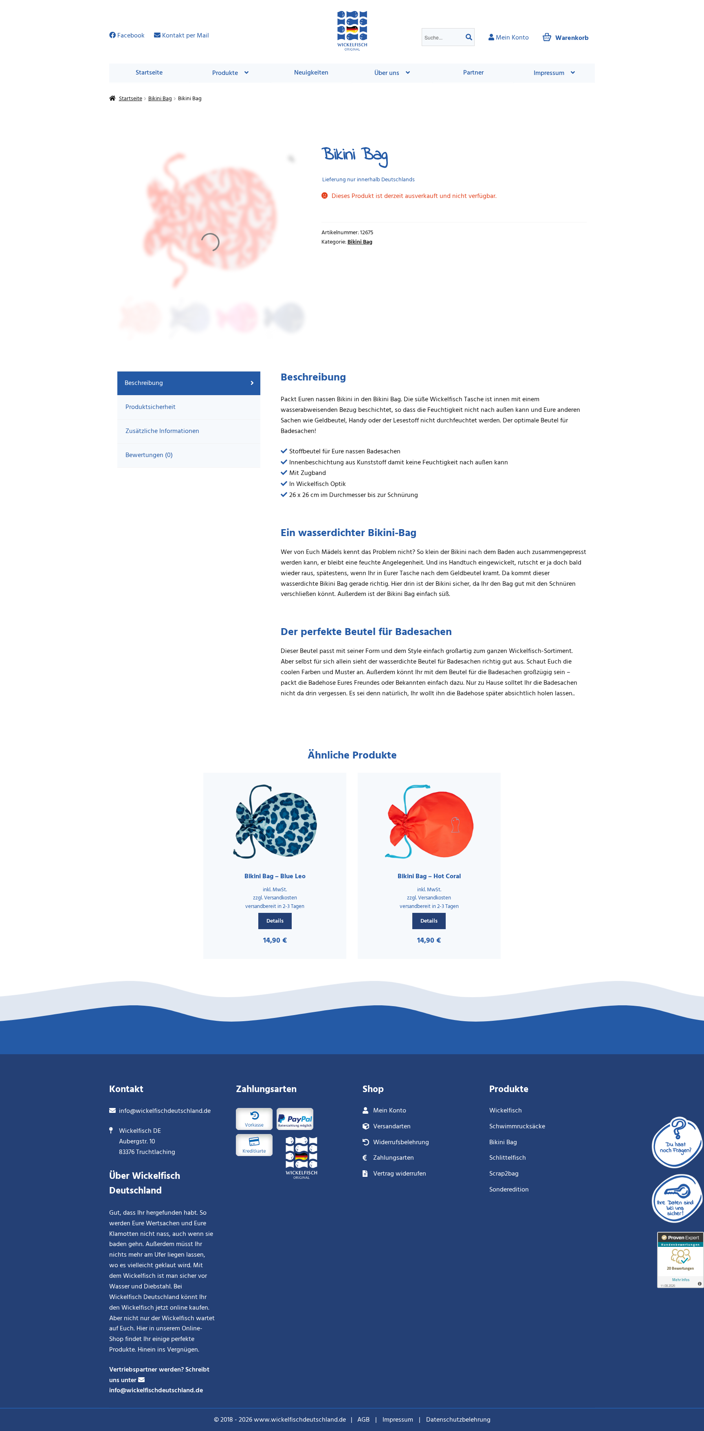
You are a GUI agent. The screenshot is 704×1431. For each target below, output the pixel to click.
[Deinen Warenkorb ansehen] (566, 33)
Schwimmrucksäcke (517, 1126)
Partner (473, 72)
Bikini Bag (160, 98)
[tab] (188, 383)
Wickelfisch (505, 1110)
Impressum (398, 1419)
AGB (363, 1419)
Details (275, 920)
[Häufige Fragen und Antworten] (677, 1139)
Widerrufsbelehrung (401, 1142)
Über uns (386, 73)
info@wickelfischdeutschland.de (165, 1111)
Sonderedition (509, 1189)
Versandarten (392, 1126)
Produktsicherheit (150, 407)
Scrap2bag (504, 1173)
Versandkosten (280, 898)
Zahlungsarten (393, 1157)
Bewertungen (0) (149, 455)
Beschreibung (144, 383)
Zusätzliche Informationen (162, 431)
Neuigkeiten (311, 72)
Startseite (149, 72)
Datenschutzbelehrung (458, 1419)
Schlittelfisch (507, 1157)
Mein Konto (389, 1110)
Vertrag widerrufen (399, 1173)
